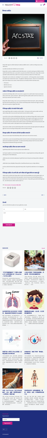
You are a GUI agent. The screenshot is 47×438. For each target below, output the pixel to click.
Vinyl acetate (13, 184)
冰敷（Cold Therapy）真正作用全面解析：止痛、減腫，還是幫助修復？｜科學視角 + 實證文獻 (12, 392)
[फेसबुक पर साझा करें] (9, 58)
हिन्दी (3, 429)
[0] (43, 5)
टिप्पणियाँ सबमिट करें (9, 224)
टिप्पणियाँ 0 (41, 58)
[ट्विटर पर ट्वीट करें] (14, 58)
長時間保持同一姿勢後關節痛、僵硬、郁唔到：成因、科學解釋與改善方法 (34, 392)
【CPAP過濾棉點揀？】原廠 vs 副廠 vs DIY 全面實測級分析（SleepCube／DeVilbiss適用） (12, 274)
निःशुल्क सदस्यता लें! (7, 423)
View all (43, 248)
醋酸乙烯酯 (18, 184)
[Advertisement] (23, 238)
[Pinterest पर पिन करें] (12, 58)
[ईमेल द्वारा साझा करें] (16, 58)
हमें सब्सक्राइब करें (40, 1)
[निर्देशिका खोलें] (3, 4)
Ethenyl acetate (8, 184)
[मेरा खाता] (41, 5)
